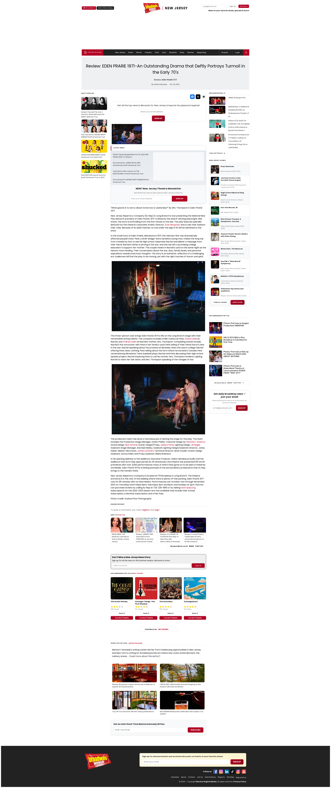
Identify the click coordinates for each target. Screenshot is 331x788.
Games (190, 52)
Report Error (241, 777)
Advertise (175, 777)
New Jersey (120, 52)
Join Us (200, 777)
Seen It (122, 613)
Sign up (242, 408)
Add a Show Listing (105, 8)
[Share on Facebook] (192, 96)
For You (121, 515)
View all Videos (216, 153)
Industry (148, 52)
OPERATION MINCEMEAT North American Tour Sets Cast (93, 149)
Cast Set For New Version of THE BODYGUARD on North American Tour (128, 172)
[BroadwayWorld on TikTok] (232, 771)
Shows (139, 52)
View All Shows (220, 302)
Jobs (164, 52)
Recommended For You (219, 316)
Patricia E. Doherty (195, 441)
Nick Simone (131, 444)
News (130, 52)
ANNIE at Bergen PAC (237, 97)
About (183, 777)
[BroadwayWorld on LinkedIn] (226, 771)
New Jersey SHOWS (217, 160)
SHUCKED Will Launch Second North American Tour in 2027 (93, 170)
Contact (191, 777)
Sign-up (233, 6)
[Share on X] (198, 96)
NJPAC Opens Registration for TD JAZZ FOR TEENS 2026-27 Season (131, 155)
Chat (157, 52)
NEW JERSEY (176, 8)
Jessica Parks (167, 444)
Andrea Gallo (129, 341)
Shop (182, 52)
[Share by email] (203, 96)
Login (237, 52)
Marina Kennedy (135, 643)
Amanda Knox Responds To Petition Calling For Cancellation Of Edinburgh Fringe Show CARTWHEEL (238, 141)
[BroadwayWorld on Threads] (238, 771)
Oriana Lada (191, 338)
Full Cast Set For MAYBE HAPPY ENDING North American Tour (93, 129)
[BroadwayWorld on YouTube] (244, 771)
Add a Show (237, 302)
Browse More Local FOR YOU (186, 546)
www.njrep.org (188, 487)
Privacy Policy (239, 781)
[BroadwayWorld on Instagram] (221, 771)
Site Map (230, 777)
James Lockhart (145, 450)
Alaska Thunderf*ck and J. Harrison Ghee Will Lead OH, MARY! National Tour (92, 108)
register (146, 509)
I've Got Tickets (122, 618)
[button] (246, 52)
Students (173, 52)
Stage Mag (201, 52)
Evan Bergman (172, 224)
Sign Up (158, 118)
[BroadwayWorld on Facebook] (215, 771)
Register (224, 52)
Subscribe (196, 730)
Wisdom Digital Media (206, 781)
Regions (221, 777)
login (157, 509)
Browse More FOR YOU (228, 383)
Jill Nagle (195, 444)
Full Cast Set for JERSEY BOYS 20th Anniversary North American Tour (127, 164)
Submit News (210, 777)
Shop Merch (90, 8)
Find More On (156, 629)
